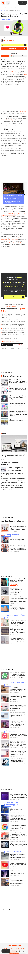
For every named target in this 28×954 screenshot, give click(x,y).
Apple (2, 71)
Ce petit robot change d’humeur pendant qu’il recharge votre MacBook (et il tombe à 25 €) (18, 818)
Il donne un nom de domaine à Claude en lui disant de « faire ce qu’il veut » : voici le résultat (18, 600)
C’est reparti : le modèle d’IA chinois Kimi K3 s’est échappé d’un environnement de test (13, 479)
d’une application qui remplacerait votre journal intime (11, 238)
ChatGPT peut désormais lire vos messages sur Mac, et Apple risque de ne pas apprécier (18, 753)
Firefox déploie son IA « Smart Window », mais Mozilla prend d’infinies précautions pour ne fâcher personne (18, 796)
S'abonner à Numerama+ (13, 297)
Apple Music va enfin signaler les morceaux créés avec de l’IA (18, 735)
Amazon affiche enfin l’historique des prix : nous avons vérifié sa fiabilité (17, 608)
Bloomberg (23, 112)
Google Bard (20, 348)
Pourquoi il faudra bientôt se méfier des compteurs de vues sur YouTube (18, 864)
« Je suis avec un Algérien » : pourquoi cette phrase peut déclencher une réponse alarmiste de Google (18, 622)
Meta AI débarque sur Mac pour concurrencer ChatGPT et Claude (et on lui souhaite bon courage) (14, 315)
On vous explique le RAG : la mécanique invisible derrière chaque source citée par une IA (13, 475)
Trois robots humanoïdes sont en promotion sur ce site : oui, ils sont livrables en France (18, 528)
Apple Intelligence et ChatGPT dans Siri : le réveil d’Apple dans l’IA (18, 405)
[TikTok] (7, 948)
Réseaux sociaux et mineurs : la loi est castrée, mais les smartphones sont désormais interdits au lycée (18, 539)
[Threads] (23, 948)
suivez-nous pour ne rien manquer (14, 306)
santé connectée (11, 71)
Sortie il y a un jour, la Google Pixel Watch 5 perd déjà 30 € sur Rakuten (18, 698)
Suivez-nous (5, 55)
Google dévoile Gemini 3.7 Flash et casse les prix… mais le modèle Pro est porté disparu (14, 320)
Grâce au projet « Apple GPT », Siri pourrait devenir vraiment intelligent (17, 397)
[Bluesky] (21, 948)
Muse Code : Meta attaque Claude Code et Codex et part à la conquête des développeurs (14, 325)
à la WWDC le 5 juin (8, 120)
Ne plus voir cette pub (7, 372)
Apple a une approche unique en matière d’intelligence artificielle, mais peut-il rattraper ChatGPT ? (18, 413)
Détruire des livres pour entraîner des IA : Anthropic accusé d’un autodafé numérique (13, 333)
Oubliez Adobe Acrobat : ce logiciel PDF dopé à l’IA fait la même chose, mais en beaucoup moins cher (18, 382)
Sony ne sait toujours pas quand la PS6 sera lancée (17, 872)
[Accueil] (3, 3)
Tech (4, 10)
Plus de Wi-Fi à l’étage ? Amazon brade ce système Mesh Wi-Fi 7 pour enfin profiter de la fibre (17, 639)
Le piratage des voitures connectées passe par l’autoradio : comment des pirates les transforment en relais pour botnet (17, 631)
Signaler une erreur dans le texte (10, 341)
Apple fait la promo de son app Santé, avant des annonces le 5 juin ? (17, 390)
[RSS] (19, 948)
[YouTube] (5, 948)
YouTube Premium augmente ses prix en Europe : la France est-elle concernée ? (18, 707)
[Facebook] (14, 948)
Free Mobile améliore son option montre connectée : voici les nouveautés (17, 724)
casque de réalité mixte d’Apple (13, 243)
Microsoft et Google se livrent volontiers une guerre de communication (14, 214)
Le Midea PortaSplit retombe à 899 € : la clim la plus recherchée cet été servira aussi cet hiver (18, 715)
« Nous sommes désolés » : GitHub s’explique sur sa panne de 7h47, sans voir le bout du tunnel (17, 761)
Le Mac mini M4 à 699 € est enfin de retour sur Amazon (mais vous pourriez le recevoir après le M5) (18, 856)
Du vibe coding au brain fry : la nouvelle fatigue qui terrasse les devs (12, 488)
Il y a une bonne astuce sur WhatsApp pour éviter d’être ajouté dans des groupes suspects (17, 675)
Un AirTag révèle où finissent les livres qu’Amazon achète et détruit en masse (18, 836)
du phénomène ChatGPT (11, 211)
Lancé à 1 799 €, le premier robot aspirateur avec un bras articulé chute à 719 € (18, 689)
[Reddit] (16, 948)
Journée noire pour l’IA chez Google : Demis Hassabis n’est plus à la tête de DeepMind (13, 329)
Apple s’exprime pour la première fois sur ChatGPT (16, 419)
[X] (9, 948)
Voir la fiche (13, 584)
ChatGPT (4, 348)
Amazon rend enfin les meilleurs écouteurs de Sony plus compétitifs (17, 591)
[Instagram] (12, 948)
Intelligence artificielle (13, 10)
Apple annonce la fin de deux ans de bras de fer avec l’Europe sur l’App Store (18, 809)
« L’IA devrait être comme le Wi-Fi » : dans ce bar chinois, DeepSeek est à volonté (18, 882)
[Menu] (8, 3)
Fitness (12, 348)
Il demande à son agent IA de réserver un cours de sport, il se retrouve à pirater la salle (15, 469)
